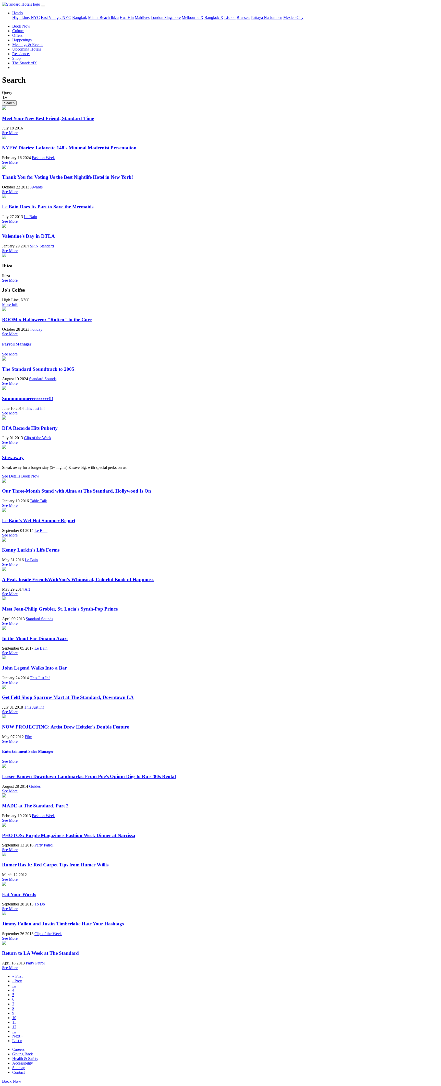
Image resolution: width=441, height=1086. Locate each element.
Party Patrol (43, 845)
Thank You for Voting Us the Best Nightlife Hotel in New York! (67, 177)
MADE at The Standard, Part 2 (35, 805)
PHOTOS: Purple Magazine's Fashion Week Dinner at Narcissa (68, 835)
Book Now (21, 26)
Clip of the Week (37, 438)
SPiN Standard (42, 246)
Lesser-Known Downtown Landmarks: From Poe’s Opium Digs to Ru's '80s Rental (89, 776)
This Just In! (35, 408)
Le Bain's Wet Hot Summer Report (38, 520)
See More (10, 132)
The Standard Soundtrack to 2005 (38, 369)
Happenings (22, 40)
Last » (17, 1041)
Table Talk (38, 501)
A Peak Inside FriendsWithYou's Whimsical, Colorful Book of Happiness (78, 579)
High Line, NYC (26, 17)
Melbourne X (192, 17)
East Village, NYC (56, 17)
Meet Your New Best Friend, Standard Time (48, 118)
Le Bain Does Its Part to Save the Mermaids (47, 206)
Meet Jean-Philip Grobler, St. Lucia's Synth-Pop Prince (60, 609)
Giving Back (22, 1054)
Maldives (142, 17)
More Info (10, 304)
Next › (17, 1036)
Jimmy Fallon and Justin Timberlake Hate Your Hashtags (63, 923)
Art (27, 589)
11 (14, 1022)
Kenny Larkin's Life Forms (30, 550)
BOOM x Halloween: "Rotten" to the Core (47, 319)
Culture (18, 31)
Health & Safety (25, 1058)
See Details (11, 476)
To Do (39, 904)
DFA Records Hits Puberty (30, 428)
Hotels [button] (17, 13)
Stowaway (13, 457)
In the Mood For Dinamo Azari (35, 638)
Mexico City (293, 17)
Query (7, 92)
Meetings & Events (27, 44)
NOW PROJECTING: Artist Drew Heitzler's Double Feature (65, 727)
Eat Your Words (19, 894)
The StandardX (24, 63)
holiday (36, 329)
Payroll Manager (16, 344)
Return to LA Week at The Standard (40, 953)
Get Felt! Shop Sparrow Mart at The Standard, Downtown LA (68, 697)
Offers (17, 35)
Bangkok (79, 17)
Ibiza (115, 17)
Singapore (172, 17)
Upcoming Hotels (26, 49)
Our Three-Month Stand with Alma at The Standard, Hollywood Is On (76, 491)
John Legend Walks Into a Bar (34, 668)
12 (14, 1027)
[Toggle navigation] (43, 5)
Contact (18, 1072)
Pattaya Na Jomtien (266, 17)
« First (17, 976)
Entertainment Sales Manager (28, 751)
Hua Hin (127, 17)
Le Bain (30, 216)
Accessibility (22, 1063)
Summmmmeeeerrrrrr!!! (27, 398)
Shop (16, 58)
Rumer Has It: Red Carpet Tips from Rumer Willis (55, 864)
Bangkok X (213, 17)
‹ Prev (17, 981)
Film (28, 737)
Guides (35, 786)
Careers (18, 1049)
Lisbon (230, 17)
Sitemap (18, 1068)
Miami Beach (99, 17)
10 (14, 1018)
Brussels (243, 17)
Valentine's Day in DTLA (28, 236)
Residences (21, 54)
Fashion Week (43, 158)
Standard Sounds (42, 379)
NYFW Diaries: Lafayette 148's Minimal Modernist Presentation (69, 147)
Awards (36, 187)
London (157, 17)
